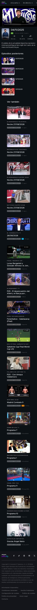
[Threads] (24, 556)
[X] (34, 556)
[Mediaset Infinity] (4, 3)
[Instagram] (29, 556)
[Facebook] (14, 556)
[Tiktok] (19, 556)
